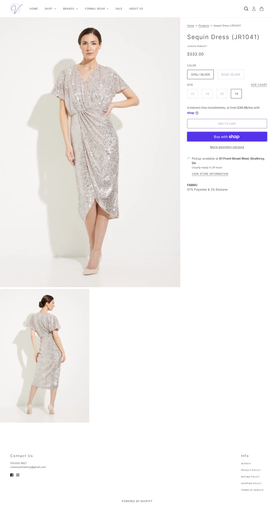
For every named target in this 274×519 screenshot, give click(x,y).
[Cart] (261, 9)
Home (190, 25)
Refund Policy (250, 477)
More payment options (227, 147)
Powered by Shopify (137, 501)
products (203, 25)
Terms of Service (252, 490)
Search (246, 463)
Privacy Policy (251, 470)
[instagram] (18, 475)
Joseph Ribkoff (197, 46)
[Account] (254, 9)
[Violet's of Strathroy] (16, 8)
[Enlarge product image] (90, 152)
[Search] (246, 9)
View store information (210, 174)
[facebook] (12, 475)
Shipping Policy (251, 483)
